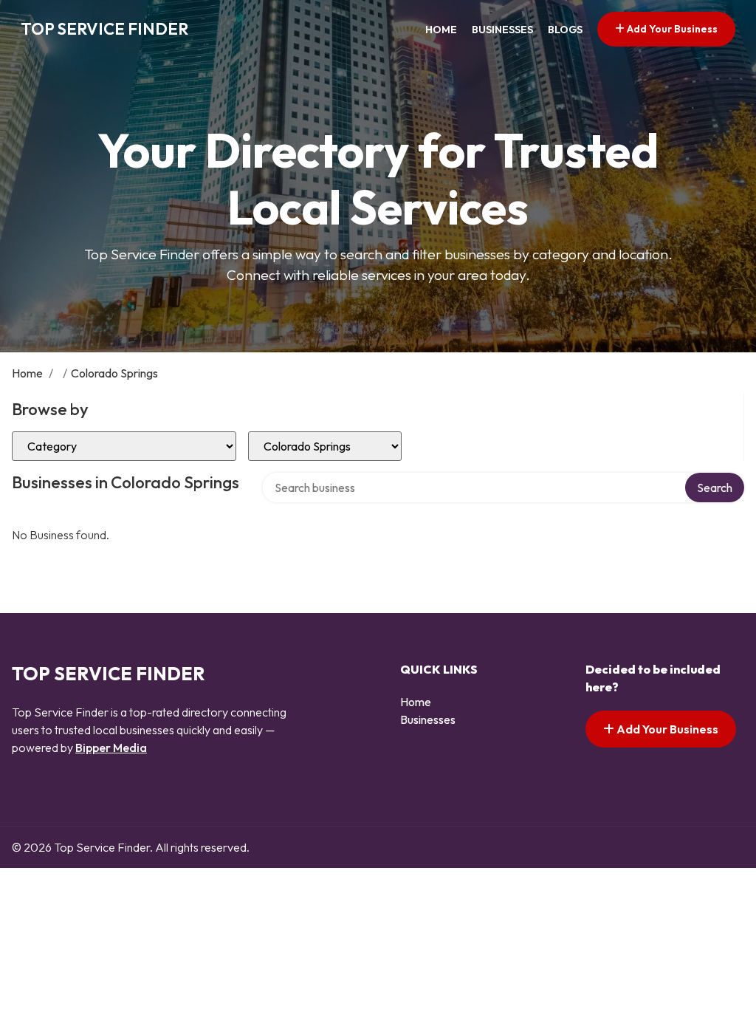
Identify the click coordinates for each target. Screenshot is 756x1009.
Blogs (565, 29)
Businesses (502, 29)
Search (714, 487)
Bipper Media (111, 747)
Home (441, 29)
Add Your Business (671, 28)
